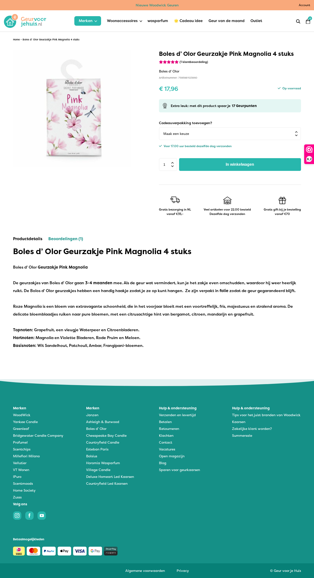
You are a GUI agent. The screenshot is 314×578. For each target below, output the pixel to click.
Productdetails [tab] (27, 238)
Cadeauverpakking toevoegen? (185, 122)
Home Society (24, 490)
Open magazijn (171, 456)
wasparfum (157, 20)
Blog (162, 462)
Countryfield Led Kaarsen (107, 483)
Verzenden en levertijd (177, 415)
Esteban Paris (97, 449)
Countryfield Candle (102, 442)
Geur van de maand (227, 20)
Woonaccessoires (122, 20)
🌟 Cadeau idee (188, 20)
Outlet (256, 20)
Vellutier (19, 462)
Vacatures (167, 449)
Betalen (165, 421)
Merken (85, 20)
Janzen (92, 415)
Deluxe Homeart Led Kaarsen (110, 476)
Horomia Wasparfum (103, 462)
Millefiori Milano (26, 456)
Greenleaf (21, 428)
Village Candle (98, 469)
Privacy (183, 570)
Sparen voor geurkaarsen (179, 469)
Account (304, 5)
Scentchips (21, 449)
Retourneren (169, 428)
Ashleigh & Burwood (102, 421)
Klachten (166, 435)
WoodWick (21, 415)
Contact (165, 442)
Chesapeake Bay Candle (106, 435)
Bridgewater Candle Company (38, 435)
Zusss (17, 497)
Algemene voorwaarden (145, 570)
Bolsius (91, 456)
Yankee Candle (25, 421)
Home (16, 39)
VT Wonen (21, 469)
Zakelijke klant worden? (252, 428)
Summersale (242, 435)
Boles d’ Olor (96, 428)
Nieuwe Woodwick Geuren (157, 5)
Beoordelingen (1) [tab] (65, 238)
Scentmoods (23, 483)
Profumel (20, 442)
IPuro (17, 476)
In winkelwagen (240, 164)
